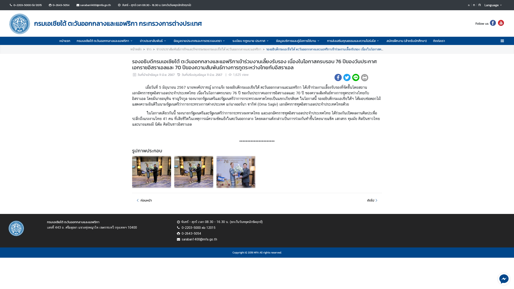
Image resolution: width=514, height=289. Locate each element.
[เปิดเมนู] (502, 41)
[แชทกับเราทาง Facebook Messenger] (504, 278)
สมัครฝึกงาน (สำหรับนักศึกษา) (407, 40)
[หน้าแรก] (19, 23)
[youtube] (501, 23)
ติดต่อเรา (439, 40)
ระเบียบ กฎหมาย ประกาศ (249, 40)
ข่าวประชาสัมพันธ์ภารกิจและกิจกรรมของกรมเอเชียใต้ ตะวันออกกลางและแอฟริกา (208, 49)
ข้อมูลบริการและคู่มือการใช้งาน (296, 40)
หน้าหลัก (136, 49)
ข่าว (149, 49)
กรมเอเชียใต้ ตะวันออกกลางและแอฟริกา (103, 40)
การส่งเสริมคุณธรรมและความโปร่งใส (351, 40)
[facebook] (493, 23)
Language (491, 5)
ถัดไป (370, 200)
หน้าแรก (64, 40)
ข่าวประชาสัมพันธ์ (151, 40)
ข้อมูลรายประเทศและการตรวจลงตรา (198, 40)
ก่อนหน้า (146, 200)
